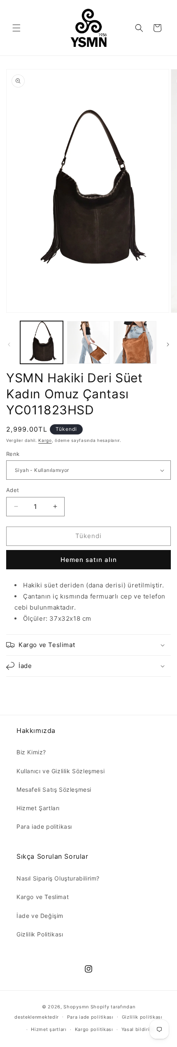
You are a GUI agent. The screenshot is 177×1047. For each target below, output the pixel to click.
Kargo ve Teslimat (42, 896)
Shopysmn (76, 1007)
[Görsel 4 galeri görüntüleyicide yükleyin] (135, 342)
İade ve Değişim (39, 915)
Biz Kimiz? (31, 752)
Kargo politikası (94, 1029)
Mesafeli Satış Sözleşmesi (53, 789)
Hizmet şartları (49, 1029)
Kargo (45, 440)
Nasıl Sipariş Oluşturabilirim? (58, 878)
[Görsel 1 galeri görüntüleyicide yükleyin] (41, 342)
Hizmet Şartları (38, 807)
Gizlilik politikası (142, 1017)
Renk (13, 454)
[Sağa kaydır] (168, 344)
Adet (12, 490)
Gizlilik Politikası (39, 934)
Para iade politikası (44, 826)
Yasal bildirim (137, 1029)
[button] (16, 28)
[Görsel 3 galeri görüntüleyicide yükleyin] (88, 342)
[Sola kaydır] (9, 344)
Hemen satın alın (89, 560)
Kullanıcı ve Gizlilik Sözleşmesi (60, 770)
